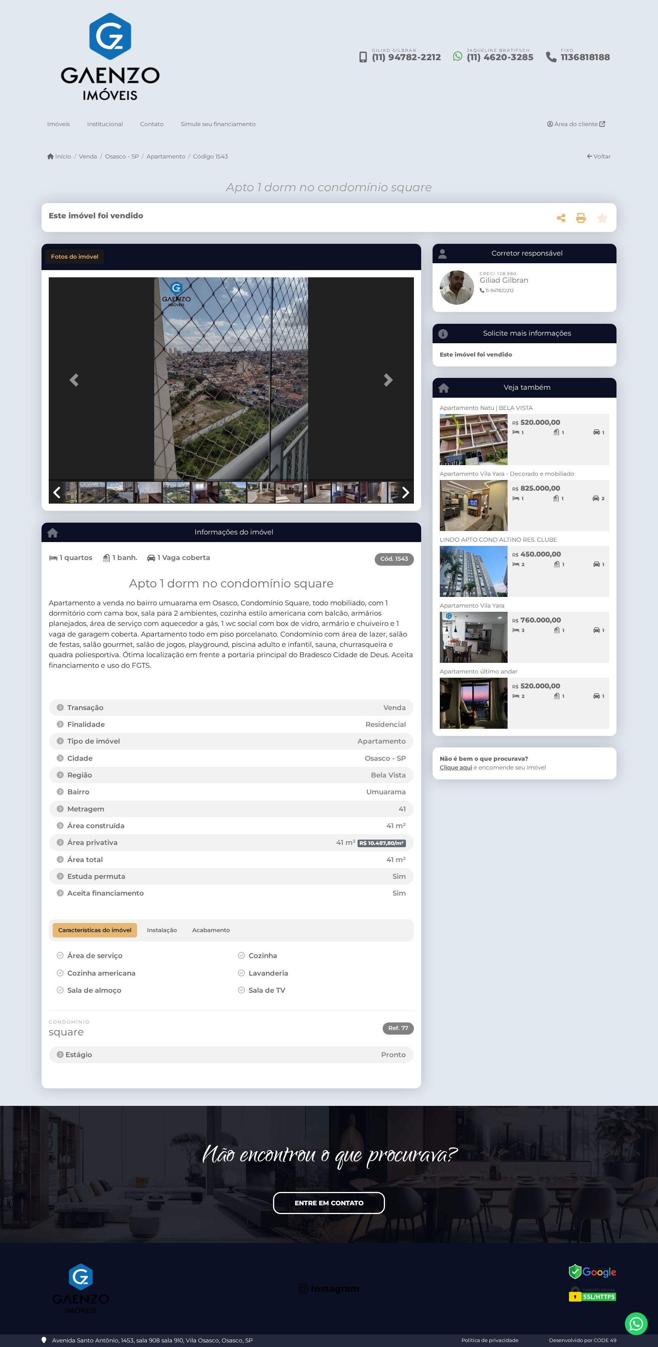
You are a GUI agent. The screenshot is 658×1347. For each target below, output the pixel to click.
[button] (76, 380)
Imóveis (58, 124)
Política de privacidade (490, 1340)
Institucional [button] (105, 124)
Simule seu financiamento (218, 124)
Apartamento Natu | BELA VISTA (486, 407)
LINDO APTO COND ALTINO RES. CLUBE (498, 539)
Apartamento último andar (478, 671)
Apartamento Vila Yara (472, 605)
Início (62, 156)
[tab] (74, 257)
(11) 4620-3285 (500, 57)
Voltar (601, 156)
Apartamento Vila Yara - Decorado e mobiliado (507, 473)
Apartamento (166, 156)
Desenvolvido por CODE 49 (582, 1340)
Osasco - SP (122, 156)
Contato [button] (152, 124)
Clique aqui (456, 767)
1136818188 (585, 57)
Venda (88, 156)
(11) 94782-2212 (406, 57)
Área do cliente (576, 124)
